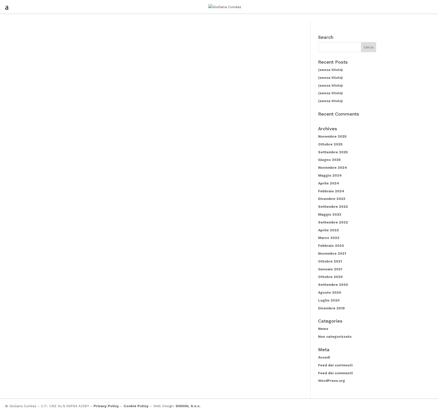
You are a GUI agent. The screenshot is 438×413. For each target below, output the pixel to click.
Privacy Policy (106, 406)
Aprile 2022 (328, 230)
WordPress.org (331, 381)
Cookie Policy (136, 406)
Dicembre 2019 (331, 308)
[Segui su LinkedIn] (429, 406)
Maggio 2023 (329, 214)
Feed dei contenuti (335, 365)
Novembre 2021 (332, 253)
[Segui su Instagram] (419, 406)
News (323, 329)
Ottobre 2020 (330, 277)
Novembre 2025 (332, 136)
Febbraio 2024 (331, 191)
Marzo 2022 (328, 238)
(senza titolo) (330, 70)
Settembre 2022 (333, 222)
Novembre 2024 (332, 167)
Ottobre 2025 (330, 144)
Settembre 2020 (333, 285)
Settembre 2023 (333, 206)
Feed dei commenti (335, 373)
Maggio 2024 (330, 175)
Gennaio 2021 (330, 269)
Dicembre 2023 (331, 199)
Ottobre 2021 (330, 261)
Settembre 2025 (333, 152)
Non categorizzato (335, 336)
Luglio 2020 (329, 300)
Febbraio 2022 (331, 245)
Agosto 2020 (329, 292)
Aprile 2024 (328, 183)
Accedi (324, 357)
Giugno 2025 (329, 160)
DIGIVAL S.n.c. (188, 406)
